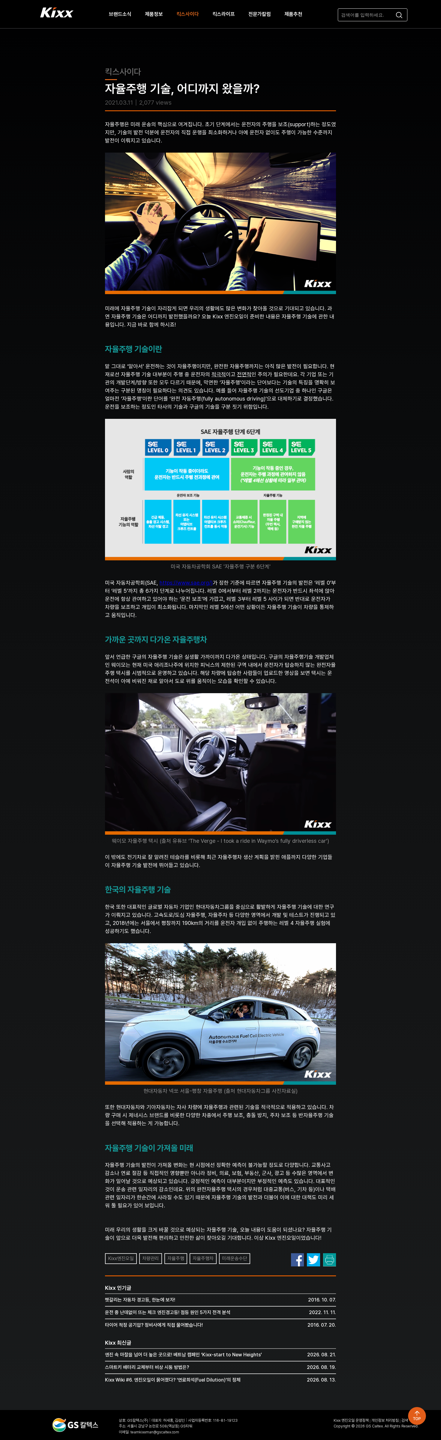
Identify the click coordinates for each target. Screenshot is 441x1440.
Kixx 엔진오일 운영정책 (351, 1420)
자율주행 (175, 1258)
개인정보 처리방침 (385, 1420)
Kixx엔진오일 (121, 1258)
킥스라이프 (223, 14)
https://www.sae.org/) (186, 583)
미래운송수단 (234, 1258)
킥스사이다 (187, 14)
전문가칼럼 (259, 14)
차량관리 (150, 1258)
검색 (404, 1420)
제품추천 (293, 14)
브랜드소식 (120, 14)
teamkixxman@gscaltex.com (154, 1432)
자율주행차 (203, 1258)
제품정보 (154, 14)
